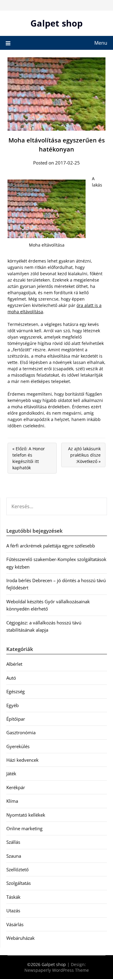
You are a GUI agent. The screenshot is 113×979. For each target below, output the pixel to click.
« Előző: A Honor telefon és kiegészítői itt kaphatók (28, 458)
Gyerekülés (18, 746)
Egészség (15, 691)
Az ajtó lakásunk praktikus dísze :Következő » (84, 455)
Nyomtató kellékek (25, 815)
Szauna (13, 856)
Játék (11, 773)
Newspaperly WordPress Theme (56, 970)
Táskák (13, 897)
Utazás (13, 910)
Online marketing (24, 828)
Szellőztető (17, 869)
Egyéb (12, 705)
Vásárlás (15, 924)
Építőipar (15, 719)
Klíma (12, 801)
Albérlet (14, 664)
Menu (100, 43)
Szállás (13, 842)
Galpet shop (56, 23)
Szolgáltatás (18, 883)
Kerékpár (15, 787)
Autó (11, 678)
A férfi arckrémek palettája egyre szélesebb (50, 546)
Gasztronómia (21, 732)
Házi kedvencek (22, 760)
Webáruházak (20, 938)
